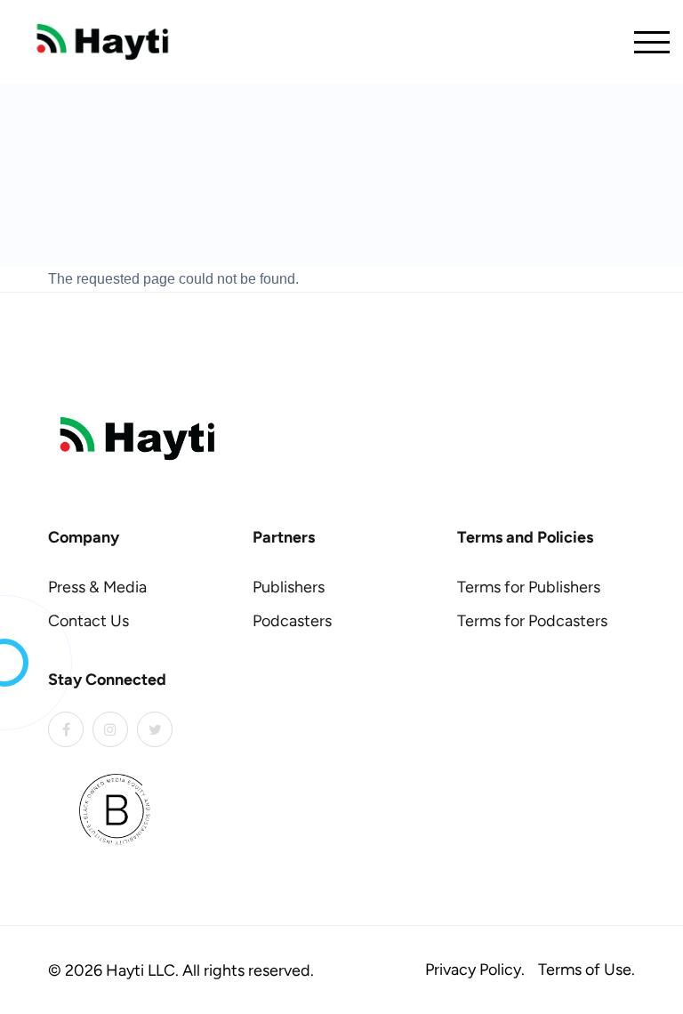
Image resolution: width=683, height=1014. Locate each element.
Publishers (289, 587)
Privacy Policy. (475, 969)
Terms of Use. (586, 969)
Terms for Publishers (528, 587)
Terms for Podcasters (532, 621)
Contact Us (88, 621)
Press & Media (97, 587)
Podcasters (292, 621)
